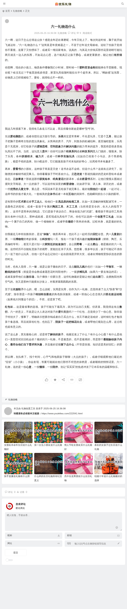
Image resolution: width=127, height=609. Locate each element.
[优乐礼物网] (63, 3)
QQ (69, 543)
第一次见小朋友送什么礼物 (48, 445)
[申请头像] (118, 505)
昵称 (9, 535)
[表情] (117, 528)
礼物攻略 (17, 11)
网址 (9, 543)
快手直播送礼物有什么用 (17, 476)
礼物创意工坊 (28, 408)
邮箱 (69, 535)
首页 (7, 11)
